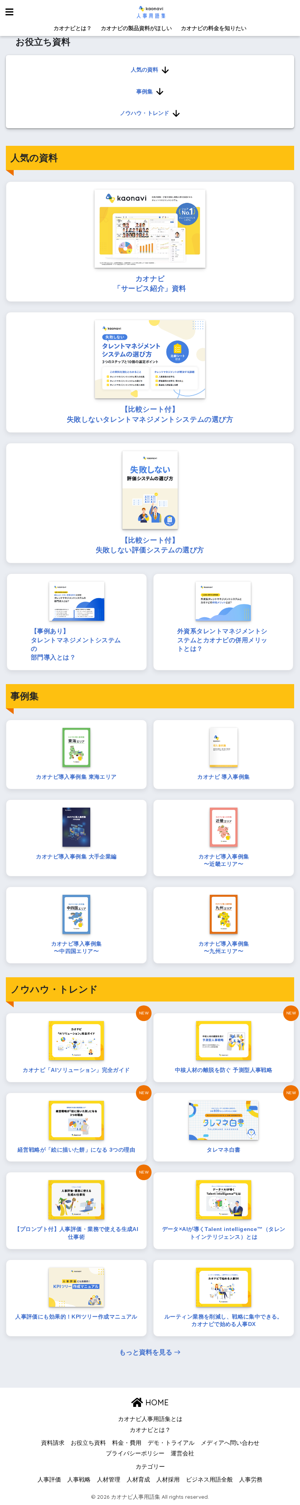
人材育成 (138, 1479)
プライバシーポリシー (135, 1453)
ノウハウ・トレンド (144, 113)
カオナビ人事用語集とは (150, 1419)
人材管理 (108, 1479)
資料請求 (52, 1443)
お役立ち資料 (88, 1443)
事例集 (144, 91)
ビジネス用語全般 (209, 1479)
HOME (156, 1402)
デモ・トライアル (171, 1443)
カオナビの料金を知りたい (213, 28)
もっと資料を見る (145, 1352)
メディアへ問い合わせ (230, 1443)
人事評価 (49, 1479)
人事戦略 (79, 1479)
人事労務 (250, 1479)
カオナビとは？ (73, 28)
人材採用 (168, 1479)
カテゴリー (150, 1467)
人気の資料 (144, 69)
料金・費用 (126, 1443)
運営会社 (182, 1453)
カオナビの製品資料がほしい (136, 28)
